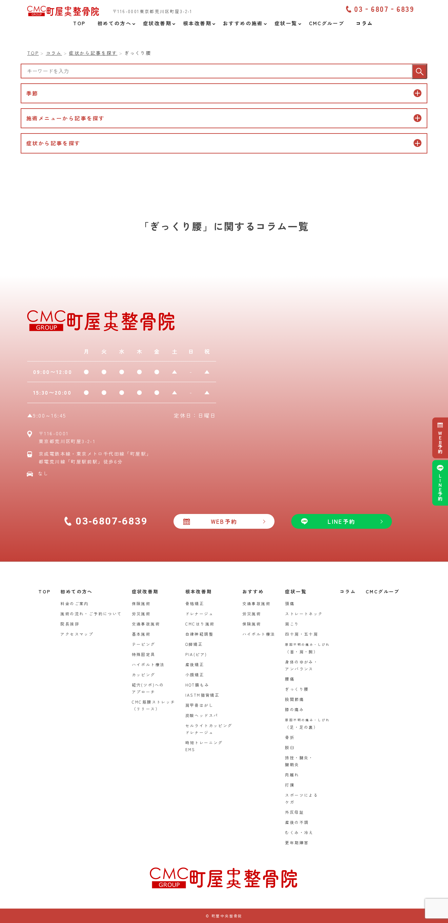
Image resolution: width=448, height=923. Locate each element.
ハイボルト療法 (148, 664)
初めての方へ (76, 591)
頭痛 (290, 603)
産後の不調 (297, 822)
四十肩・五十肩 (301, 634)
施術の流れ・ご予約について (91, 613)
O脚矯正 (194, 644)
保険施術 (141, 603)
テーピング (143, 644)
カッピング (143, 674)
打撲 (290, 785)
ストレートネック (304, 613)
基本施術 (141, 634)
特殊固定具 (143, 654)
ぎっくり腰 (297, 689)
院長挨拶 (69, 623)
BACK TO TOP (439, 914)
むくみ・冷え (299, 832)
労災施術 (141, 613)
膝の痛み (294, 709)
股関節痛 (294, 699)
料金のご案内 (74, 603)
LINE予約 (440, 487)
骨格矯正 (194, 603)
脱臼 (290, 747)
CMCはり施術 (200, 623)
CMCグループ (383, 591)
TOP (44, 591)
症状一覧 (296, 591)
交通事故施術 (146, 623)
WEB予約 (440, 442)
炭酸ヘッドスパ (201, 715)
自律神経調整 (199, 634)
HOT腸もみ (197, 684)
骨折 (290, 737)
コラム (348, 591)
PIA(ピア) (196, 654)
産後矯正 (194, 664)
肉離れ (292, 774)
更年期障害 (297, 842)
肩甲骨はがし (199, 705)
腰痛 (290, 679)
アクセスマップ (76, 634)
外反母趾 (294, 812)
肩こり (292, 623)
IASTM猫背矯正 (202, 695)
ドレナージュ (199, 613)
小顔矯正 (194, 674)
